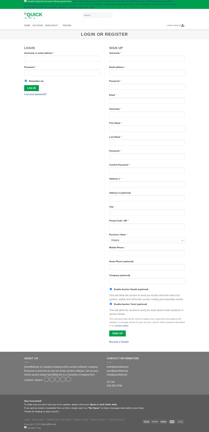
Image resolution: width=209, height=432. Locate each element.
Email (113, 95)
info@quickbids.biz (117, 374)
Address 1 (115, 178)
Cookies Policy (117, 420)
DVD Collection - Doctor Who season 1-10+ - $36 (73, 7)
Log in (31, 88)
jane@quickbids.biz (117, 371)
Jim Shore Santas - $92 (140, 1)
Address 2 (120, 193)
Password (30, 67)
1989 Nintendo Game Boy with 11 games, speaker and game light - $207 (57, 4)
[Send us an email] (183, 4)
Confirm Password (119, 165)
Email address (117, 67)
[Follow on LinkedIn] (180, 7)
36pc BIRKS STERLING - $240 (40, 7)
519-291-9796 (114, 385)
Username (115, 53)
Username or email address (39, 53)
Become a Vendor (119, 342)
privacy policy (121, 325)
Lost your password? (35, 94)
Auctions (37, 25)
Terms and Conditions (59, 420)
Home (27, 25)
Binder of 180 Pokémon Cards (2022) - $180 (90, 1)
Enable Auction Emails (130, 289)
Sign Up (117, 333)
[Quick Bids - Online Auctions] (51, 15)
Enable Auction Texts (130, 304)
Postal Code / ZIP (119, 220)
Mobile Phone (117, 247)
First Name (115, 123)
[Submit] (109, 15)
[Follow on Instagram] (183, 1)
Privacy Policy (98, 420)
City (112, 207)
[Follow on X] (180, 4)
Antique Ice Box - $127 (130, 4)
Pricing (67, 25)
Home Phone (121, 261)
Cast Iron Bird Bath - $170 (120, 1)
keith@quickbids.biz (118, 367)
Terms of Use (80, 420)
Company (119, 275)
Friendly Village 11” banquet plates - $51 (104, 4)
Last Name (115, 137)
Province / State (118, 234)
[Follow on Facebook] (180, 1)
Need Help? (51, 25)
